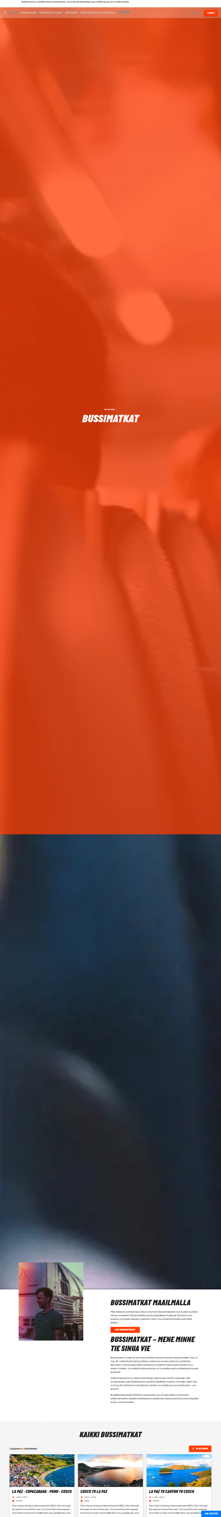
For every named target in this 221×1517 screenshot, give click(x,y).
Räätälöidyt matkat (50, 12)
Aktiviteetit (71, 12)
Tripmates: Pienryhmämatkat (97, 12)
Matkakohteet (28, 12)
